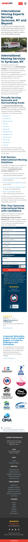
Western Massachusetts (14, 493)
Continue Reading (8, 358)
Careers (14, 511)
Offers (14, 507)
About (14, 502)
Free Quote (14, 540)
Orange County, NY (14, 487)
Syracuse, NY (6, 116)
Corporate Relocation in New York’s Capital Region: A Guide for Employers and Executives (13, 340)
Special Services (14, 478)
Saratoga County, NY (14, 489)
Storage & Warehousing (14, 474)
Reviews (14, 509)
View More (14, 496)
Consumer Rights (14, 463)
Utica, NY (5, 145)
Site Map (18, 533)
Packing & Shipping (14, 476)
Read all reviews (8, 328)
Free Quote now (14, 270)
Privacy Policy (14, 283)
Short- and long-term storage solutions (14, 187)
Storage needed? (9, 255)
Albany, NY (14, 485)
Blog (14, 504)
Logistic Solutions (14, 472)
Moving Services (14, 469)
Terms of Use (6, 283)
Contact (14, 461)
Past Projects (14, 513)
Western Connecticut (14, 491)
